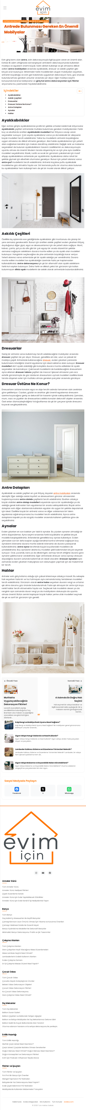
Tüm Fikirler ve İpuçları (12, 1072)
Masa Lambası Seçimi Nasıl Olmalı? (17, 953)
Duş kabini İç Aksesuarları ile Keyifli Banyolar (21, 918)
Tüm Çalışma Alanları (11, 946)
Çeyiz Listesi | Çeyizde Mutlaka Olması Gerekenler (24, 1048)
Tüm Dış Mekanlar (10, 1009)
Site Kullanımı (45, 1102)
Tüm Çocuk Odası (10, 978)
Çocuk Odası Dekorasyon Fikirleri (16, 988)
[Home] (43, 8)
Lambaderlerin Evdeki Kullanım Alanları (19, 957)
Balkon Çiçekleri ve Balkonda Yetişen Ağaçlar (22, 1016)
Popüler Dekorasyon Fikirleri (15, 21)
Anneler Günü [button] (9, 881)
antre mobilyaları (61, 493)
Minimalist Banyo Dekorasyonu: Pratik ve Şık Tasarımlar (26, 932)
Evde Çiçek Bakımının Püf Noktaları (17, 1086)
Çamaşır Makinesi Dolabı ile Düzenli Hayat (20, 925)
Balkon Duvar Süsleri (11, 1013)
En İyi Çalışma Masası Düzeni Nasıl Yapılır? (20, 964)
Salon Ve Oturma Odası (38, 21)
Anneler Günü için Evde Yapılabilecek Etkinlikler (22, 897)
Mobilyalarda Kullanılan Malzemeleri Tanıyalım (22, 1089)
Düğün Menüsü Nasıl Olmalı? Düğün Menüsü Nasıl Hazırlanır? (28, 1051)
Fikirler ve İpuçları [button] (11, 1066)
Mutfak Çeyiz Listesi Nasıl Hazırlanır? (18, 1044)
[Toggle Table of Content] (78, 91)
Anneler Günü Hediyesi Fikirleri (15, 890)
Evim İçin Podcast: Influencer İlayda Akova (20, 1058)
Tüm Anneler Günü (10, 887)
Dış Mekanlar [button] (8, 1003)
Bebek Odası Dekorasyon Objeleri (17, 985)
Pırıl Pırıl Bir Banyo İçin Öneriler (15, 1075)
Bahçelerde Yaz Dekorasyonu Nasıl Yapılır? (20, 1082)
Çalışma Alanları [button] (10, 940)
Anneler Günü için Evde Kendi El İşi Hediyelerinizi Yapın (25, 901)
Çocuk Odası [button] (9, 972)
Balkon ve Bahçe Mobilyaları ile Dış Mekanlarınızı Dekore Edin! (29, 1020)
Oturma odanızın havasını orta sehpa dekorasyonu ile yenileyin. (30, 1027)
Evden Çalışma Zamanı (12, 960)
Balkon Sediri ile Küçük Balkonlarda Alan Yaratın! (23, 1023)
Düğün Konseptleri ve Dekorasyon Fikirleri (20, 1054)
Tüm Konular (57, 1102)
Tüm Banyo (7, 915)
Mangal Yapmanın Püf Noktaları (16, 1079)
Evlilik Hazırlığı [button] (9, 1034)
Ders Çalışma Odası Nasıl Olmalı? (16, 995)
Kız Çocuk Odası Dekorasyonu (15, 992)
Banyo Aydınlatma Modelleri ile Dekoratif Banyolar (24, 929)
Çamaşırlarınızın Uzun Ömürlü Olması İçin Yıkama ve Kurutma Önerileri (33, 922)
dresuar (47, 360)
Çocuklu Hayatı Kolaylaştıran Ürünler (18, 981)
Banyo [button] (5, 909)
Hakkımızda (17, 1102)
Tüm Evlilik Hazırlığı (10, 1040)
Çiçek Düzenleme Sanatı (13, 894)
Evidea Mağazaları (30, 1102)
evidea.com (69, 1102)
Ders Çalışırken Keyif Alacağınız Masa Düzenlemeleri (25, 950)
